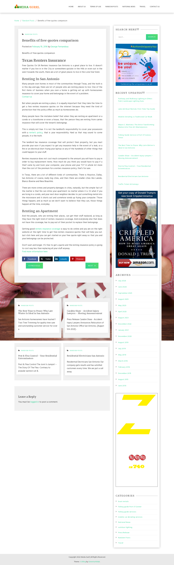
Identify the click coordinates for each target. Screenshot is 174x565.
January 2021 (123, 330)
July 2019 (122, 348)
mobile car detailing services (130, 517)
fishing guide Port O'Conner (130, 506)
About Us (82, 7)
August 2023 (123, 318)
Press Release (124, 532)
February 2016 (124, 367)
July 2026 (122, 281)
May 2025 (122, 305)
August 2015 (123, 379)
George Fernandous (60, 46)
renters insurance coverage (47, 229)
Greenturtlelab (94, 561)
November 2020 (125, 336)
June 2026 (122, 287)
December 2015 (124, 373)
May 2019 (122, 355)
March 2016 (123, 361)
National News (128, 7)
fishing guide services (127, 511)
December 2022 (124, 324)
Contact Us (155, 7)
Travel (142, 7)
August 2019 (123, 342)
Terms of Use (95, 7)
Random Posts (111, 7)
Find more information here (35, 251)
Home (71, 7)
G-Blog (83, 561)
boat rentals (123, 501)
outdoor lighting (125, 527)
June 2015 (122, 386)
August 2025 (123, 299)
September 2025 (125, 293)
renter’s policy (36, 132)
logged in (34, 402)
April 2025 (122, 311)
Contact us (27, 97)
